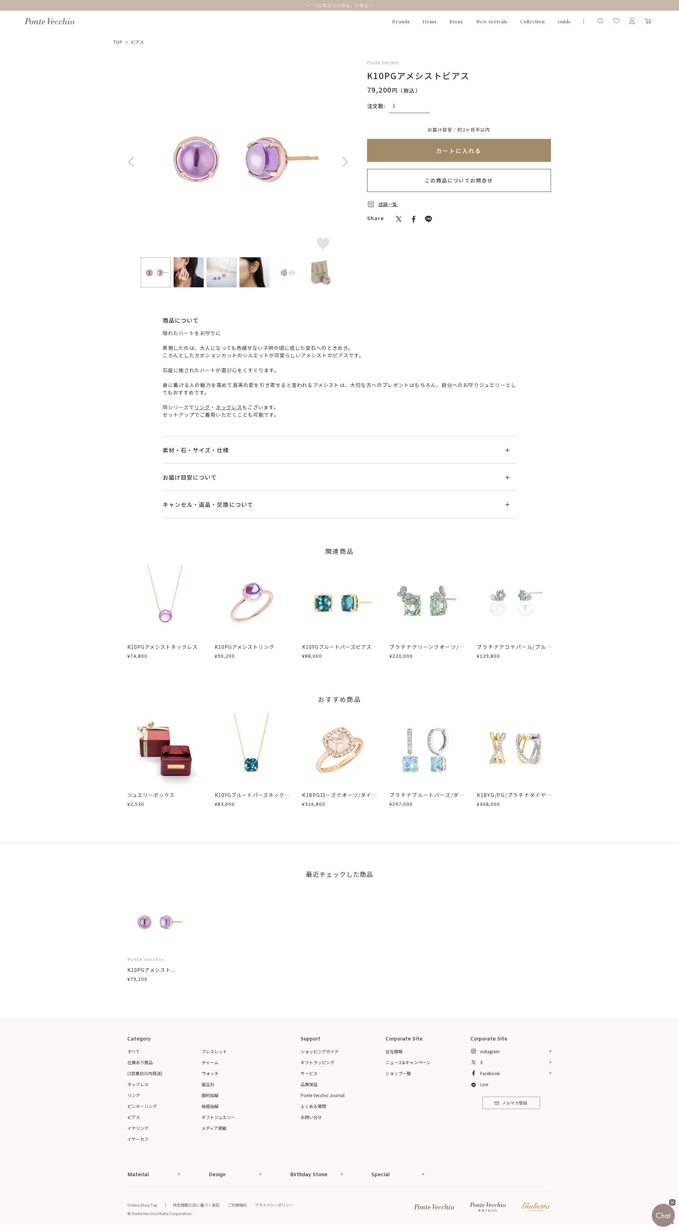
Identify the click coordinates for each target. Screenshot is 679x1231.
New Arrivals (492, 21)
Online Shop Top (142, 1205)
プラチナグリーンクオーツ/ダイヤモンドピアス (426, 650)
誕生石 (208, 1084)
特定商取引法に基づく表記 (196, 1205)
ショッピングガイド (320, 1051)
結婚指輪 (210, 1106)
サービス (309, 1073)
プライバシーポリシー (274, 1205)
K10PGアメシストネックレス (162, 646)
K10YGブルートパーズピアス (337, 646)
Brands (401, 21)
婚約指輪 (210, 1095)
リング (202, 407)
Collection (532, 21)
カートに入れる (459, 150)
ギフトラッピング (318, 1062)
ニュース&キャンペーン (407, 1062)
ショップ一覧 (398, 1073)
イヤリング (138, 1128)
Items (430, 21)
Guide (564, 21)
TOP (118, 42)
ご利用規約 (237, 1205)
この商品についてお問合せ (459, 180)
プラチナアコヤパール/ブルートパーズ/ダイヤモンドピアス (514, 650)
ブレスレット (214, 1051)
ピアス (138, 42)
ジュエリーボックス (151, 794)
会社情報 (393, 1051)
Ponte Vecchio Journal (322, 1095)
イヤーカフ (138, 1139)
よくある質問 (313, 1106)
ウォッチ (210, 1073)
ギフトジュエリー (218, 1117)
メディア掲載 (214, 1128)
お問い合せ (311, 1117)
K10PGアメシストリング (244, 646)
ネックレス (229, 407)
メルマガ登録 (514, 1103)
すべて (133, 1051)
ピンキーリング (142, 1106)
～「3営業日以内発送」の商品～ (339, 5)
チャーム (210, 1062)
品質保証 (309, 1084)
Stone (456, 21)
